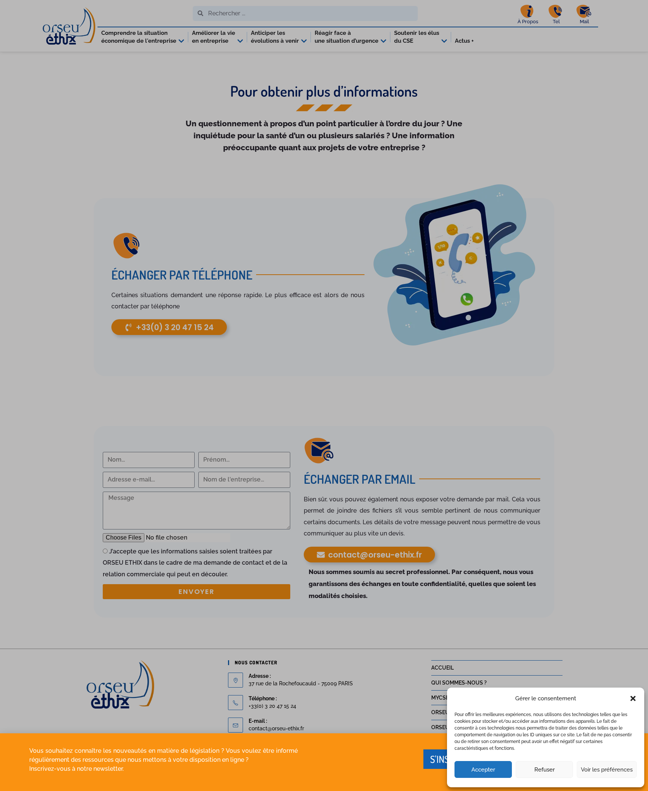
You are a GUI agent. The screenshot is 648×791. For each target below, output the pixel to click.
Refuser (544, 769)
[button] (633, 698)
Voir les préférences (607, 769)
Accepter (483, 769)
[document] (324, 395)
